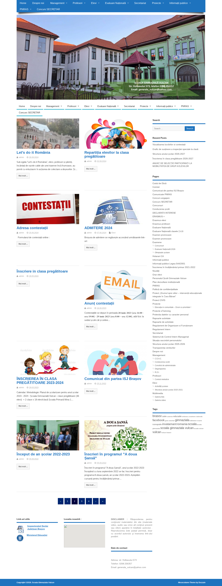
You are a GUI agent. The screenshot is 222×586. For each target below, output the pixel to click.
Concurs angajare (161, 198)
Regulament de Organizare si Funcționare (173, 326)
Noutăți (156, 271)
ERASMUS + (159, 216)
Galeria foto (159, 397)
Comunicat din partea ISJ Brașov (112, 379)
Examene (157, 242)
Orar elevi (157, 275)
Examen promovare (162, 235)
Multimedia (158, 393)
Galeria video (160, 400)
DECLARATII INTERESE (164, 213)
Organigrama (160, 369)
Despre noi (38, 3)
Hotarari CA (158, 256)
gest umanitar (170, 420)
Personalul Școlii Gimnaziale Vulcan (170, 278)
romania (182, 424)
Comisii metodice (162, 379)
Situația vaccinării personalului (167, 340)
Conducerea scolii (162, 362)
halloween (193, 420)
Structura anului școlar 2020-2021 (169, 390)
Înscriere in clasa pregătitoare (42, 271)
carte (164, 416)
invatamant (169, 424)
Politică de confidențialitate (165, 289)
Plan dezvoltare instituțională (166, 282)
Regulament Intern (161, 329)
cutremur (170, 416)
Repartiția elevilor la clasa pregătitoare (106, 154)
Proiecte (156, 3)
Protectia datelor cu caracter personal (170, 314)
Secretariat (140, 3)
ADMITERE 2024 (98, 228)
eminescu (185, 416)
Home (23, 3)
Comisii (156, 187)
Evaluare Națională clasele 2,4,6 (168, 231)
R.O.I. (157, 372)
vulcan (157, 432)
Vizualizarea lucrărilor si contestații (169, 144)
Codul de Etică (159, 183)
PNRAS (24, 9)
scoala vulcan (199, 428)
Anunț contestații (99, 303)
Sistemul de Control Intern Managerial (171, 337)
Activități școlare (161, 386)
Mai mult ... (23, 176)
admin (21, 157)
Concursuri (158, 205)
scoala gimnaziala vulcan (177, 428)
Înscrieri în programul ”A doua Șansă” (110, 456)
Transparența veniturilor (164, 348)
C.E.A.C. (158, 359)
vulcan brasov (166, 432)
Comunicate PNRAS (162, 194)
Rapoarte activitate (162, 318)
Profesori (77, 3)
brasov (157, 416)
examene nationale (196, 416)
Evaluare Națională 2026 (165, 249)
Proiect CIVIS (159, 300)
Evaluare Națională (115, 3)
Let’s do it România (33, 152)
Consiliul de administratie (165, 365)
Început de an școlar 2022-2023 (43, 454)
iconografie (157, 424)
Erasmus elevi (159, 220)
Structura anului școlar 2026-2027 (169, 154)
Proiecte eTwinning (162, 311)
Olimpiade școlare (162, 253)
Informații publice (178, 3)
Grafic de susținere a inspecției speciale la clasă (175, 149)
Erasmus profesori (161, 224)
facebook (159, 420)
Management (57, 3)
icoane (199, 420)
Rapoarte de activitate (163, 322)
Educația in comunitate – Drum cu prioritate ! (173, 307)
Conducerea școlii (161, 209)
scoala (192, 424)
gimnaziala (182, 420)
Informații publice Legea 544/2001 (169, 264)
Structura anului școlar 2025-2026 (169, 344)
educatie (177, 416)
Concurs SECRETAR (48, 9)
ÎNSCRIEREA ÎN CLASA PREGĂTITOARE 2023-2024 (40, 381)
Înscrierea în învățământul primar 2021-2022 (174, 267)
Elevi (94, 3)
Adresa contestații (32, 228)
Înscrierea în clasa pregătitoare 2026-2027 (173, 158)
